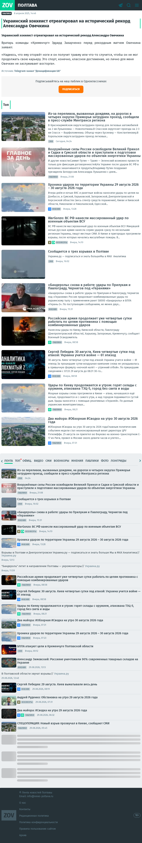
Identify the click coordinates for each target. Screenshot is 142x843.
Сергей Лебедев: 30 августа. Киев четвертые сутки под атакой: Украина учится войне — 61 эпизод (91, 353)
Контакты (24, 809)
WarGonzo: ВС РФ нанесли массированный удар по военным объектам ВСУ (88, 219)
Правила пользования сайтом (37, 828)
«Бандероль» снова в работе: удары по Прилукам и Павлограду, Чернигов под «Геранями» (89, 286)
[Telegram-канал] (120, 5)
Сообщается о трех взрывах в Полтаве (78, 251)
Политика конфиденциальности (38, 822)
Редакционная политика (34, 815)
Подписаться (71, 89)
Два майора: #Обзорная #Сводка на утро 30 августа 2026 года (93, 420)
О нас (22, 802)
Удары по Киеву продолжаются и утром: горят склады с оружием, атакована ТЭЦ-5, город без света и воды (92, 387)
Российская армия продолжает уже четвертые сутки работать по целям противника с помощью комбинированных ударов (90, 321)
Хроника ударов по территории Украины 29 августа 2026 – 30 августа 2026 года (93, 186)
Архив (22, 835)
